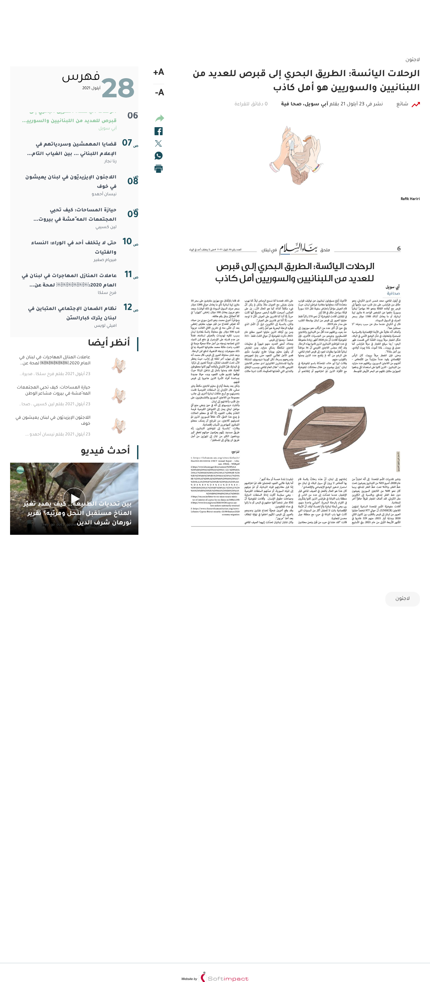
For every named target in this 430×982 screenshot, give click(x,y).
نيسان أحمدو (104, 194)
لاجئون (402, 599)
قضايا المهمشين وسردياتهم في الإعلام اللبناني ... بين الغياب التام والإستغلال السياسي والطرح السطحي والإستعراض (74, 150)
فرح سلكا (107, 293)
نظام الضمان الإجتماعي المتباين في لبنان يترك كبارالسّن (72, 314)
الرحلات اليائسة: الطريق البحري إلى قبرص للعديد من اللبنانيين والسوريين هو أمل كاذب (70, 117)
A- (159, 94)
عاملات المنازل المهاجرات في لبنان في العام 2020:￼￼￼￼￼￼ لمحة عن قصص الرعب (69, 282)
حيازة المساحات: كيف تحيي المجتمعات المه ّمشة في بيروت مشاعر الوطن (77, 216)
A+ (158, 73)
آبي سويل (107, 128)
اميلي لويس (105, 326)
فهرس (80, 78)
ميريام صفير (105, 260)
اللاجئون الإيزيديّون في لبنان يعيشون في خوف (71, 182)
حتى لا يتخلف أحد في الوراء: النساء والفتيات (74, 248)
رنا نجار (110, 161)
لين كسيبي (106, 227)
